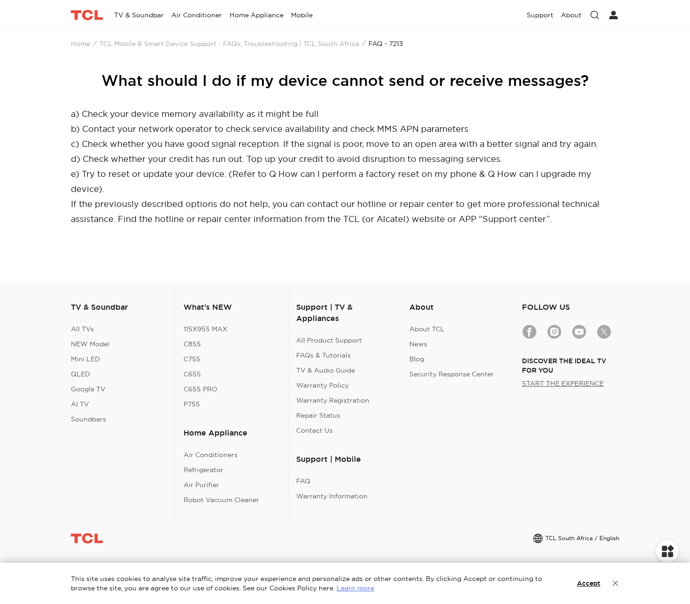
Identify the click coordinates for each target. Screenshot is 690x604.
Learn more (355, 588)
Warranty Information (332, 496)
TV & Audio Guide (325, 370)
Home (80, 43)
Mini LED (85, 359)
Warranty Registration (332, 400)
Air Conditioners (211, 455)
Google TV (88, 389)
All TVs (82, 329)
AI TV (80, 404)
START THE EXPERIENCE (563, 383)
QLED (80, 374)
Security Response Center (451, 374)
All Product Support (329, 340)
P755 (192, 404)
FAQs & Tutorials (323, 355)
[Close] (615, 583)
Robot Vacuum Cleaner (221, 500)
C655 (192, 374)
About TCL (427, 329)
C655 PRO (200, 389)
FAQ (303, 481)
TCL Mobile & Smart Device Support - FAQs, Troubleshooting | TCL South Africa (229, 43)
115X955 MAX (205, 329)
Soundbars (88, 419)
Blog (416, 359)
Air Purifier (201, 485)
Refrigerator (203, 470)
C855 (192, 344)
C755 (192, 359)
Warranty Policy (322, 385)
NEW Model (90, 344)
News (418, 344)
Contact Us (314, 430)
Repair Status (318, 415)
